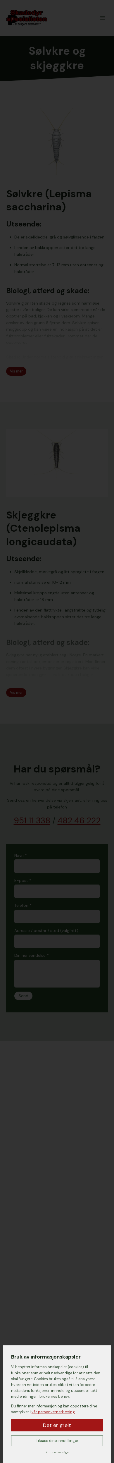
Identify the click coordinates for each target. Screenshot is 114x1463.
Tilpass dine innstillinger (57, 1440)
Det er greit (57, 1425)
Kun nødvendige (57, 1452)
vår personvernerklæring (53, 1412)
